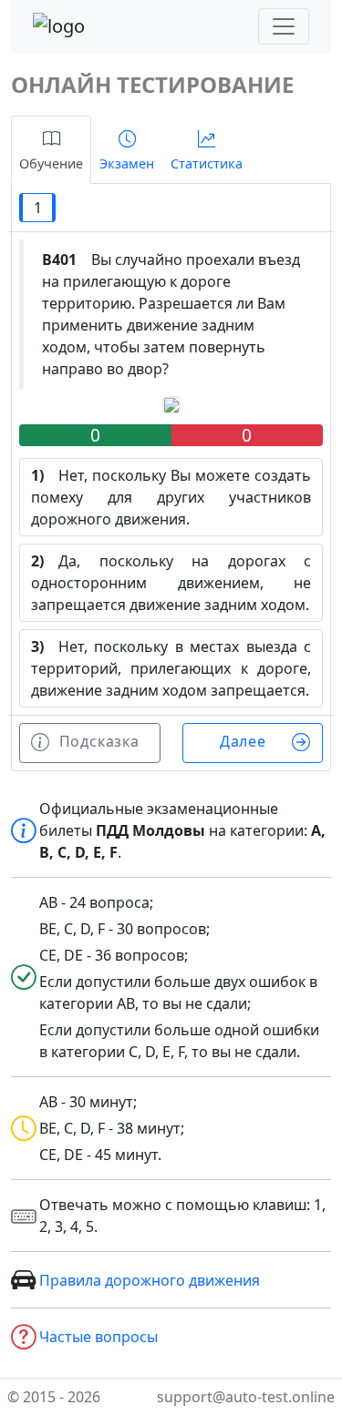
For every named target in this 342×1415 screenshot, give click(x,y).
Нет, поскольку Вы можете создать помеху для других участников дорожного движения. (171, 497)
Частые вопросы (98, 1337)
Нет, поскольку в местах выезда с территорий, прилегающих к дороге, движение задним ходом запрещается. (171, 668)
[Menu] (283, 26)
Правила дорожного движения (149, 1280)
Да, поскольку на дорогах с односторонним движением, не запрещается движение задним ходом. (171, 583)
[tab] (51, 150)
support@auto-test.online (246, 1397)
